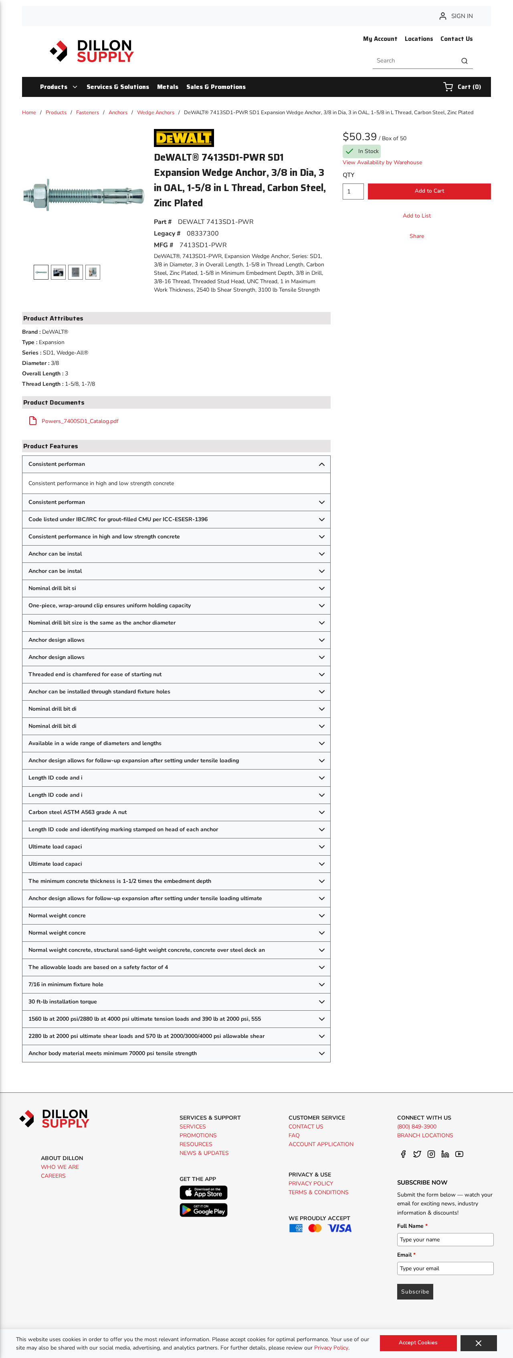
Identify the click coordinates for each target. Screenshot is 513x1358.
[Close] (478, 1343)
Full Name (412, 1226)
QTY (348, 175)
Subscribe (415, 1292)
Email (406, 1255)
